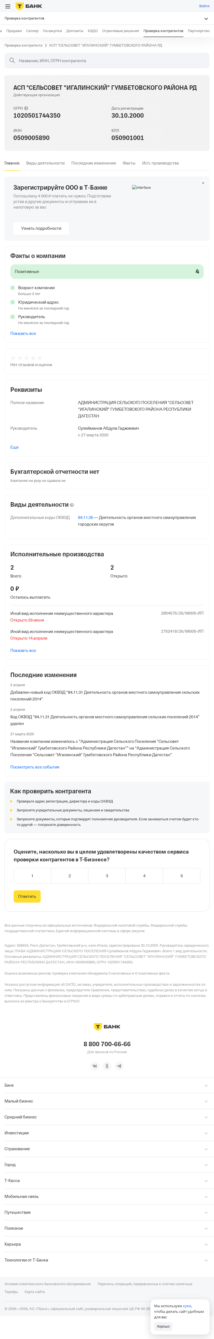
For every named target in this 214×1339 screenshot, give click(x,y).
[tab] (12, 163)
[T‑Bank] (29, 6)
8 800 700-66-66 (107, 1044)
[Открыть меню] (7, 6)
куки (187, 1305)
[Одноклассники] (107, 1066)
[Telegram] (119, 1066)
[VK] (94, 1066)
